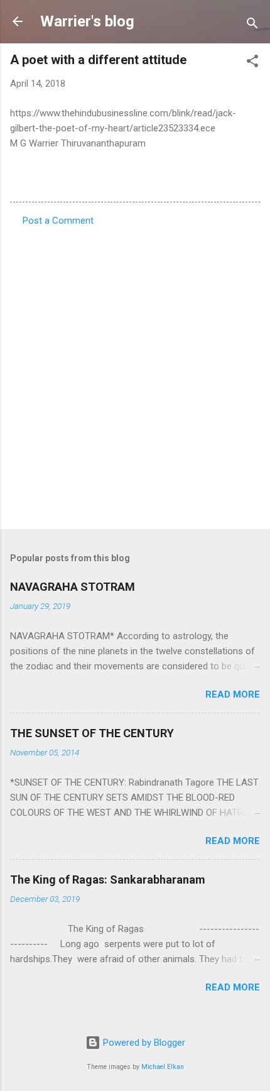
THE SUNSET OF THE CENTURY (92, 733)
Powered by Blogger (142, 1042)
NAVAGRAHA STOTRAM (72, 586)
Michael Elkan (162, 1067)
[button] (252, 63)
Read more (232, 694)
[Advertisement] (135, 374)
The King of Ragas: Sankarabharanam (107, 879)
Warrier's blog (87, 21)
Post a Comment (58, 220)
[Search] (252, 25)
